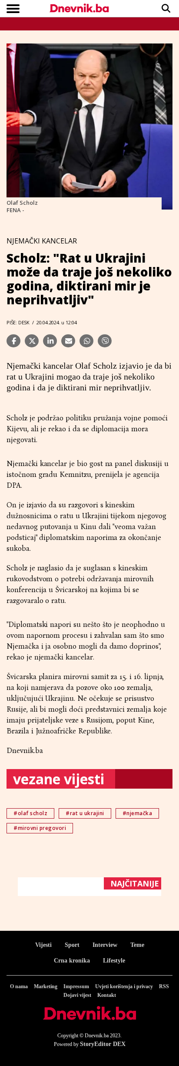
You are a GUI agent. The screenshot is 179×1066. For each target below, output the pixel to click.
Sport (72, 945)
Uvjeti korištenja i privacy (124, 986)
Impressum (76, 986)
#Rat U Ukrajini (85, 813)
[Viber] (105, 340)
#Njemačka (137, 813)
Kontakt (106, 995)
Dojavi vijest (77, 995)
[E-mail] (68, 340)
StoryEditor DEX (103, 1044)
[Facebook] (13, 340)
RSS (164, 986)
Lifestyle (114, 960)
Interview (105, 945)
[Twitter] (32, 340)
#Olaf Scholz (30, 813)
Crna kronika (72, 960)
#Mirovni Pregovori (39, 828)
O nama (19, 986)
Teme (137, 945)
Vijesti (43, 945)
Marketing (45, 986)
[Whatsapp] (86, 340)
